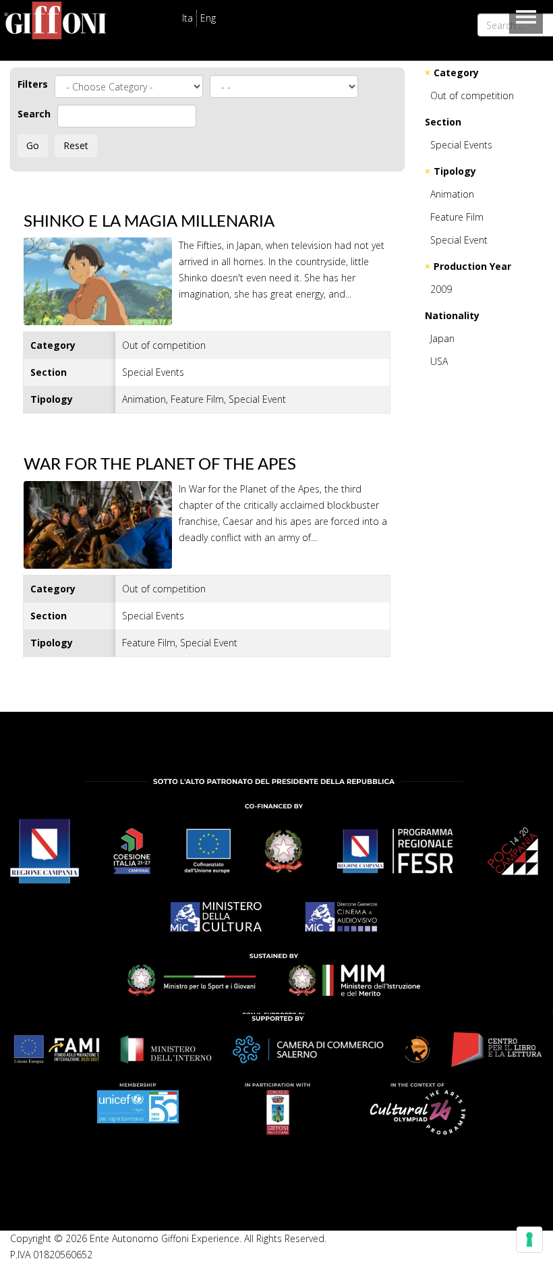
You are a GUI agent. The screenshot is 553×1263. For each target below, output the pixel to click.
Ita (187, 17)
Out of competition (472, 95)
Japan (442, 338)
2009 (441, 289)
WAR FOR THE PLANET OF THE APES (160, 465)
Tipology (455, 171)
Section (443, 121)
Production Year (472, 266)
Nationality (452, 315)
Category (456, 72)
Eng (208, 17)
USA (439, 361)
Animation (452, 194)
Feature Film (457, 216)
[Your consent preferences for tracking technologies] (529, 1239)
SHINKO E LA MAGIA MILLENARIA (149, 222)
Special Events (461, 144)
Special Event (459, 239)
